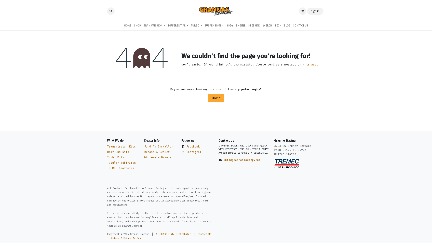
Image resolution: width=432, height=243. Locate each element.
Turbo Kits (115, 157)
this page (310, 64)
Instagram (193, 152)
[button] (111, 11)
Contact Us (204, 234)
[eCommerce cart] (302, 11)
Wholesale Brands (157, 157)
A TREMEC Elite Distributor (173, 234)
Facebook (193, 146)
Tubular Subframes (121, 163)
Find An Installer (158, 146)
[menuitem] (128, 25)
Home (216, 98)
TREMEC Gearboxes (120, 168)
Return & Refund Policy (126, 238)
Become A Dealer (157, 152)
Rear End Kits (118, 152)
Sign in (315, 11)
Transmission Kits (121, 146)
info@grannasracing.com (242, 160)
